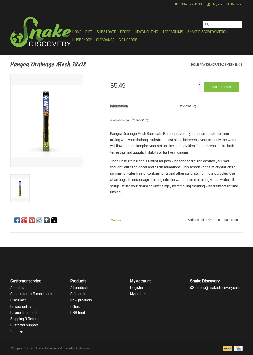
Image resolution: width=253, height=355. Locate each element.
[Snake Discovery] (40, 32)
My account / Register (228, 4)
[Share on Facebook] (17, 220)
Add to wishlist (198, 220)
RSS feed (77, 312)
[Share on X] (54, 220)
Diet (88, 31)
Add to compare (220, 220)
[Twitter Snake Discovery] (122, 259)
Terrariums (172, 31)
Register (136, 287)
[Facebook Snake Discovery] (114, 259)
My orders (138, 293)
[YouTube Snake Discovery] (131, 259)
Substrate (106, 31)
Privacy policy (20, 306)
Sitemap (16, 331)
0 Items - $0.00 (191, 4)
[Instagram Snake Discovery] (140, 259)
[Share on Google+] (24, 220)
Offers (75, 306)
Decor (125, 31)
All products (79, 287)
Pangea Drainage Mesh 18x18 (222, 65)
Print (235, 220)
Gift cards (128, 39)
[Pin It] (32, 220)
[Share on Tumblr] (47, 220)
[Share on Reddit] (39, 220)
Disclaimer (18, 300)
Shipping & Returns (25, 318)
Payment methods (24, 312)
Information (119, 106)
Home (76, 31)
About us (17, 287)
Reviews (187, 106)
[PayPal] (227, 348)
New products (81, 300)
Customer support (24, 325)
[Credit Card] (237, 348)
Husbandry (82, 39)
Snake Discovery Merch (207, 31)
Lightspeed (83, 348)
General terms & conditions (31, 293)
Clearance (105, 39)
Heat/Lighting (146, 31)
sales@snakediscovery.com (218, 287)
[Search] (207, 24)
